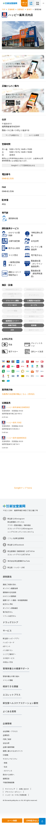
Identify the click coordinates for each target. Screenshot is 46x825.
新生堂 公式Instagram (16, 518)
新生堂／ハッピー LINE (16, 567)
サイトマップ (10, 789)
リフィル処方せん (9, 616)
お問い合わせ (24, 789)
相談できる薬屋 (10, 686)
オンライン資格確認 (10, 608)
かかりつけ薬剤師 (9, 596)
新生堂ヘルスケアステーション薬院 (20, 702)
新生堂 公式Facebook (16, 545)
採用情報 (37, 3)
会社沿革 (6, 743)
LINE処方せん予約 (34, 820)
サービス (7, 630)
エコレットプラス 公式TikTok (19, 554)
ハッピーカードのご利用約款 (16, 795)
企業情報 (30, 3)
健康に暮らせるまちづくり (13, 751)
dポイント (6, 646)
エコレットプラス (12, 694)
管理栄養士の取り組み (11, 676)
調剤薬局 (7, 576)
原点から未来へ (8, 774)
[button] (23, 35)
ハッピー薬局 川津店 (13, 422)
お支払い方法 (8, 662)
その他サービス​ (8, 658)
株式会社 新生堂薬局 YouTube (19, 561)
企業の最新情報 (8, 747)
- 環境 (5, 763)
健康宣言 (6, 778)
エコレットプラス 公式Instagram (20, 528)
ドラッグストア (10, 622)
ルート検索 (12, 820)
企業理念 (6, 735)
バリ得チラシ (8, 650)
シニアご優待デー (9, 654)
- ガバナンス (7, 771)
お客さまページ (24, 3)
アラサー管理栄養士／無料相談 (19, 525)
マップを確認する (12, 135)
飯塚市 (29, 9)
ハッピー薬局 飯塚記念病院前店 (18, 407)
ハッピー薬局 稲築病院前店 (16, 438)
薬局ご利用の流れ (9, 584)
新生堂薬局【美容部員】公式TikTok (21, 551)
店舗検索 (11, 9)
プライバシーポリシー (13, 792)
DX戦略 (5, 755)
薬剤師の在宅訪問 (9, 592)
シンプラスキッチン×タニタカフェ (21, 532)
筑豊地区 (20, 9)
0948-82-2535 (8, 178)
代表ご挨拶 (7, 739)
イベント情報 (8, 680)
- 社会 (5, 767)
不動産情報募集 (8, 782)
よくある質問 (9, 711)
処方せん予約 (8, 604)
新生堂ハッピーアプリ (11, 638)
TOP (3, 9)
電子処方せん (8, 612)
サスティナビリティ (10, 759)
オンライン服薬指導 (10, 588)
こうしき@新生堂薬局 (16, 538)
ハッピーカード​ (8, 642)
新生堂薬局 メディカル (16, 522)
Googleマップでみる (23, 488)
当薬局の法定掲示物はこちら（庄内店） (19, 394)
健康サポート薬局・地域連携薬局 (15, 600)
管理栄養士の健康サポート (16, 668)
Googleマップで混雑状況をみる (23, 165)
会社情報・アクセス (10, 731)
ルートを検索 (34, 135)
